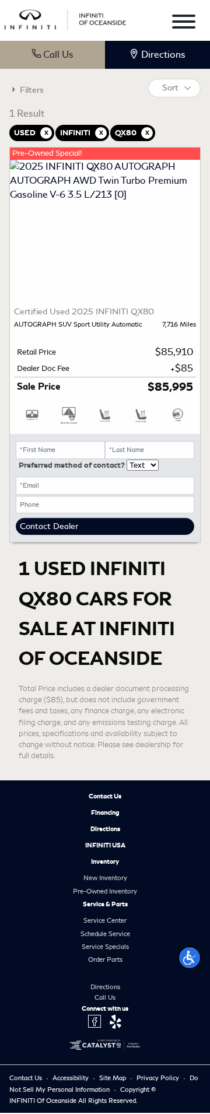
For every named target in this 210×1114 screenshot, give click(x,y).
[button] (189, 957)
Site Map (113, 1078)
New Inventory (105, 878)
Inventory (105, 861)
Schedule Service (105, 934)
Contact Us (105, 796)
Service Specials (105, 947)
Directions (105, 829)
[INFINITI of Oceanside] (66, 17)
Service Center (105, 920)
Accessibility (71, 1078)
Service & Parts (105, 904)
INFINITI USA (105, 845)
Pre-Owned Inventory (105, 891)
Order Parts (105, 959)
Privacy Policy (158, 1078)
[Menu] (183, 23)
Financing (105, 812)
